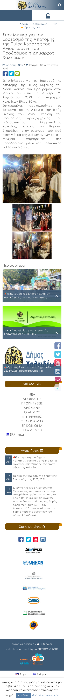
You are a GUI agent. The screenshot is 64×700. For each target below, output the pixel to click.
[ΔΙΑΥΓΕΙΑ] (34, 550)
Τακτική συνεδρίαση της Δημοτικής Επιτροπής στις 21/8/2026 (35, 477)
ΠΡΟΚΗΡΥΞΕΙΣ (32, 403)
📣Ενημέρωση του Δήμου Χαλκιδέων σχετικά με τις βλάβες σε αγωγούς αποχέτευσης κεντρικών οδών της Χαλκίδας (35, 462)
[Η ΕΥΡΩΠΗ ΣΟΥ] (34, 625)
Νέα (55, 23)
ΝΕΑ (32, 394)
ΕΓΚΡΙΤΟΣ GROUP (48, 649)
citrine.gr (46, 643)
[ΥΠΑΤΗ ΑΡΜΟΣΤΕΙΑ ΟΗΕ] (34, 562)
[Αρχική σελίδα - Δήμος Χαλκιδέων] (32, 4)
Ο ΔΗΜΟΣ (32, 412)
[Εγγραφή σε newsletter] (58, 380)
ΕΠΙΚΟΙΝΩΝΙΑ (32, 425)
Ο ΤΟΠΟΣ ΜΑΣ (32, 421)
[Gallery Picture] (22, 230)
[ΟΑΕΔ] (34, 600)
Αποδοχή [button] (23, 695)
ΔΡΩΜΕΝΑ (32, 408)
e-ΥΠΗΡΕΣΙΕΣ (32, 416)
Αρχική (24, 23)
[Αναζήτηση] (59, 5)
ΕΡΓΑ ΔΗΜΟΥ (32, 430)
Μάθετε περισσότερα (45, 695)
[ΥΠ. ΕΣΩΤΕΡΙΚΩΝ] (34, 575)
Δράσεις (30, 27)
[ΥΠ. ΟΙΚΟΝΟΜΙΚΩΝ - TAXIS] (34, 587)
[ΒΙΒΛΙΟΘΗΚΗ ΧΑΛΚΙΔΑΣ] (34, 612)
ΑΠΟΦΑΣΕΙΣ (32, 399)
